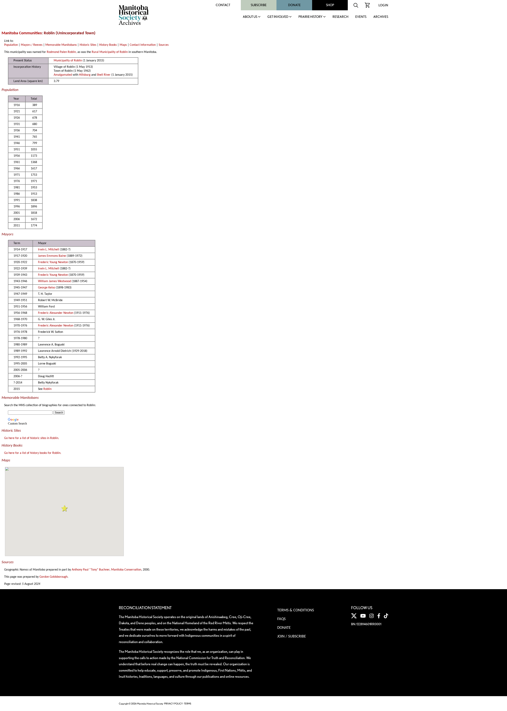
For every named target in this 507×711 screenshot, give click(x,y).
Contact (223, 5)
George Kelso (46, 287)
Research (340, 17)
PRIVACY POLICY (173, 703)
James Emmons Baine (52, 256)
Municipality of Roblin (68, 60)
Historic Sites (88, 45)
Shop (330, 5)
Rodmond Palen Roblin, (62, 52)
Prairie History (310, 17)
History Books (108, 45)
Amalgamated (63, 74)
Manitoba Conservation (126, 569)
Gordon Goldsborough (53, 576)
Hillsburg (85, 74)
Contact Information (143, 45)
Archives (380, 17)
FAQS (281, 619)
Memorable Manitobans (61, 45)
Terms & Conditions (295, 610)
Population (11, 45)
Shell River (104, 74)
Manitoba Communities (22, 33)
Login (383, 5)
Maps (123, 45)
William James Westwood (54, 281)
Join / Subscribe (291, 636)
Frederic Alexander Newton (55, 313)
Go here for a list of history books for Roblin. (32, 453)
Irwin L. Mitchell (48, 249)
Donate (294, 5)
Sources (164, 45)
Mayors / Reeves (31, 45)
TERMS (187, 703)
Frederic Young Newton (53, 262)
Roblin (47, 389)
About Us (250, 17)
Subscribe (259, 5)
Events (360, 17)
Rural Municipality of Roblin (110, 52)
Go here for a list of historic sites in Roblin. (31, 438)
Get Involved (277, 17)
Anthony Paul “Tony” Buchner (91, 569)
